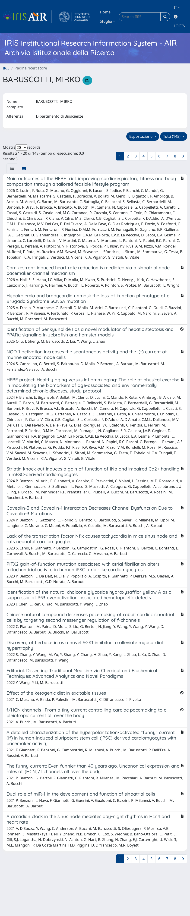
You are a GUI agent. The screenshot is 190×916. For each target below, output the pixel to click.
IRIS (6, 68)
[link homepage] (27, 16)
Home (105, 12)
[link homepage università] (74, 16)
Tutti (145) (172, 136)
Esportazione (141, 136)
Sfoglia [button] (106, 21)
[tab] (12, 168)
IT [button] (175, 7)
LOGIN (179, 25)
